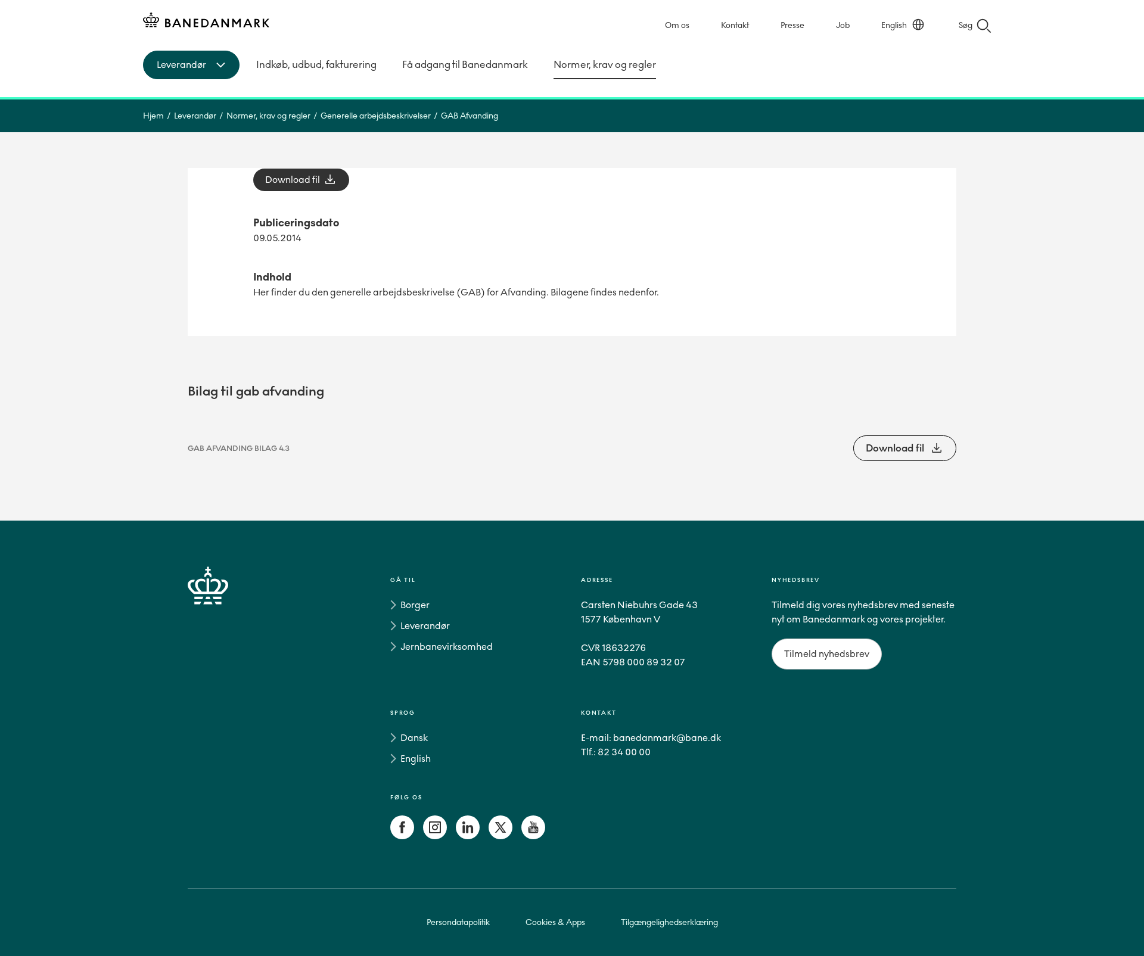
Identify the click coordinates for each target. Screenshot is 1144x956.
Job (843, 25)
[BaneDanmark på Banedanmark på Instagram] (435, 836)
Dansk (414, 737)
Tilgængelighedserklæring (669, 922)
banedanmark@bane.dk (667, 737)
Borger (415, 605)
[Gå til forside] (229, 710)
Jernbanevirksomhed (446, 646)
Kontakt (735, 25)
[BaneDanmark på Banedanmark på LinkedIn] (468, 836)
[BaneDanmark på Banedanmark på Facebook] (402, 836)
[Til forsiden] (206, 22)
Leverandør (195, 116)
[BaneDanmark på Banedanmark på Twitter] (500, 836)
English (894, 25)
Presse (792, 25)
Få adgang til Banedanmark (465, 64)
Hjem (153, 116)
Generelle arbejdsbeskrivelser (376, 116)
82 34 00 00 (624, 752)
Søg (965, 25)
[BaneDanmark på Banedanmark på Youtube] (533, 836)
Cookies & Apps (555, 922)
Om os (677, 25)
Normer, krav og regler (605, 64)
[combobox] (191, 65)
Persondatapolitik (458, 922)
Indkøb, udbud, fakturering (316, 64)
